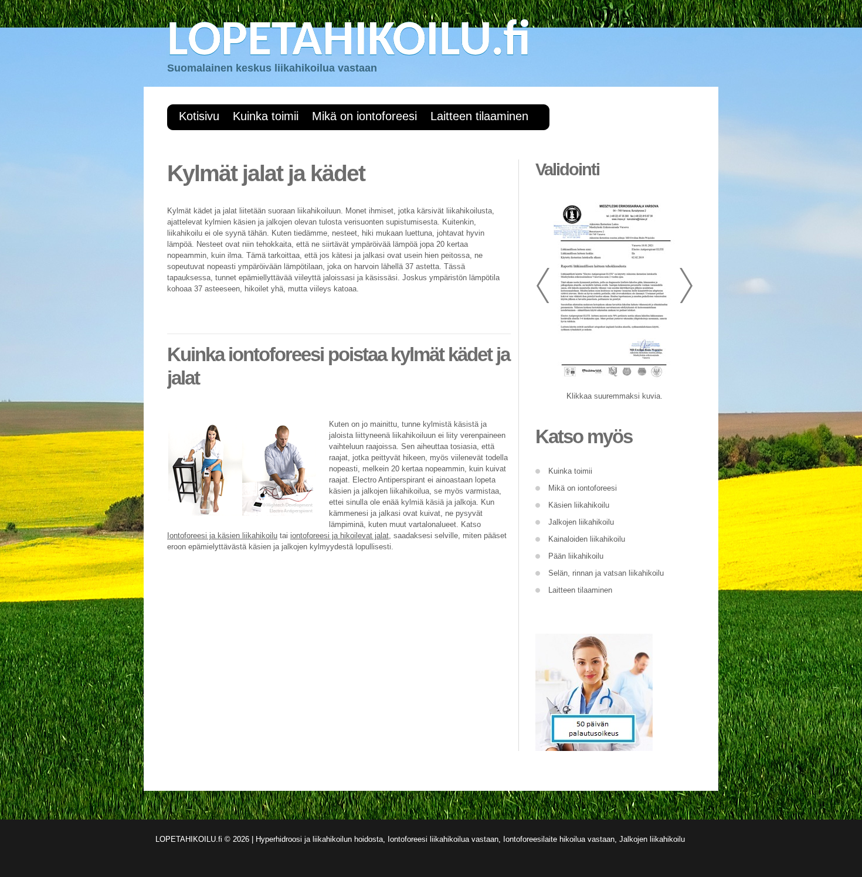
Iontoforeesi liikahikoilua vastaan (443, 839)
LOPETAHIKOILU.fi (349, 42)
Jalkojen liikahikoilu (652, 839)
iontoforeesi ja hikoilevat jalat (339, 535)
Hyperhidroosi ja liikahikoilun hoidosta (319, 839)
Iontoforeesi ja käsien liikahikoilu (222, 535)
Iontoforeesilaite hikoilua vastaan (559, 839)
